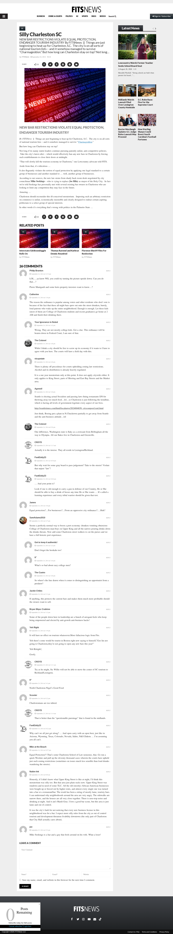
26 (50, 57)
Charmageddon (85, 141)
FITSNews (25, 57)
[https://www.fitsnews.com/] (86, 9)
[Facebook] (74, 919)
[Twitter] (79, 919)
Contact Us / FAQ (133, 932)
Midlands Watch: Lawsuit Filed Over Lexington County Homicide (126, 103)
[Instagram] (85, 919)
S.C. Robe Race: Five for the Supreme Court (145, 102)
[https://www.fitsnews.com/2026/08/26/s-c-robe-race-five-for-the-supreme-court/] (147, 90)
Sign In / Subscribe (162, 16)
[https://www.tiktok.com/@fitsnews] (100, 919)
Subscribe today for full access (20, 922)
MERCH (103, 16)
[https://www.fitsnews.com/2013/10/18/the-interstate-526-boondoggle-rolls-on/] (33, 238)
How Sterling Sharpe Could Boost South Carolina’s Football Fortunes (147, 134)
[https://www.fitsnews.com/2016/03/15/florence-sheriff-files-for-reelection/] (96, 238)
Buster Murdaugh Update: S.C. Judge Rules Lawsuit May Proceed (127, 133)
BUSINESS (41, 16)
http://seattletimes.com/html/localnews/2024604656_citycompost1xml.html (69, 408)
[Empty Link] (153, 28)
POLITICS (69, 16)
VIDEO (93, 16)
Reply (108, 270)
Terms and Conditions (149, 932)
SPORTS (85, 16)
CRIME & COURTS (55, 16)
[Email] (96, 919)
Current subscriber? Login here (20, 926)
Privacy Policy (164, 932)
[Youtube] (90, 919)
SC (77, 16)
